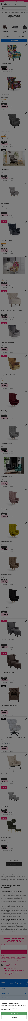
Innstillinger (14, 1017)
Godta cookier (14, 1013)
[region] (14, 1010)
